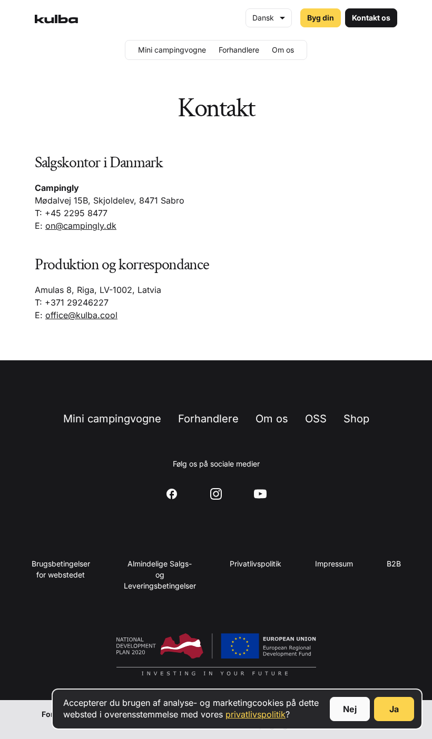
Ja (394, 709)
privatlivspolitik (255, 714)
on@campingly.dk (80, 225)
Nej (350, 709)
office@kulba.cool (81, 315)
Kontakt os (371, 17)
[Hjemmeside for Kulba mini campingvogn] (56, 17)
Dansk (263, 17)
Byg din (320, 17)
